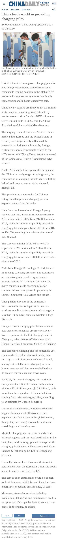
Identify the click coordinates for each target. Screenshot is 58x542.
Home (5, 9)
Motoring (26, 9)
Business (15, 9)
